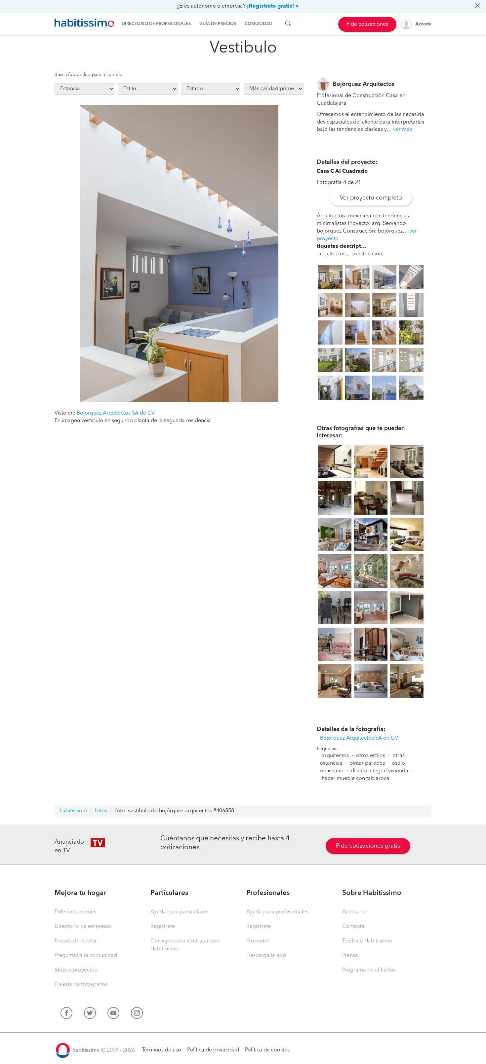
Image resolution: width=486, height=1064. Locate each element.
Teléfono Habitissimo (367, 941)
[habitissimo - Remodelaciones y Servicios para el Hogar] (84, 23)
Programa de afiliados (368, 970)
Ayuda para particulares (179, 912)
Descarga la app (266, 955)
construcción (366, 254)
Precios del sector (76, 941)
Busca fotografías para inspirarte (88, 74)
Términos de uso (161, 1050)
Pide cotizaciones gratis (368, 846)
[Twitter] (90, 1014)
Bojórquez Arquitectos (363, 84)
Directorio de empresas (83, 926)
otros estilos (370, 755)
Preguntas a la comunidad (86, 955)
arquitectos (331, 254)
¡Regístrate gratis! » (273, 6)
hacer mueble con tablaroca (355, 778)
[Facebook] (66, 1014)
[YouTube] (113, 1014)
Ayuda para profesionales (277, 912)
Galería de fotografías (81, 984)
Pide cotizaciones (367, 24)
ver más (402, 129)
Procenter (257, 941)
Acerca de (354, 912)
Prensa (350, 955)
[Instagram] (137, 1014)
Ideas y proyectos (76, 970)
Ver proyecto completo (371, 198)
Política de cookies (267, 1050)
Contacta (353, 926)
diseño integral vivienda (379, 771)
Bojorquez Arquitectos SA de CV (116, 413)
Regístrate (162, 926)
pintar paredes (367, 763)
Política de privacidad (213, 1050)
